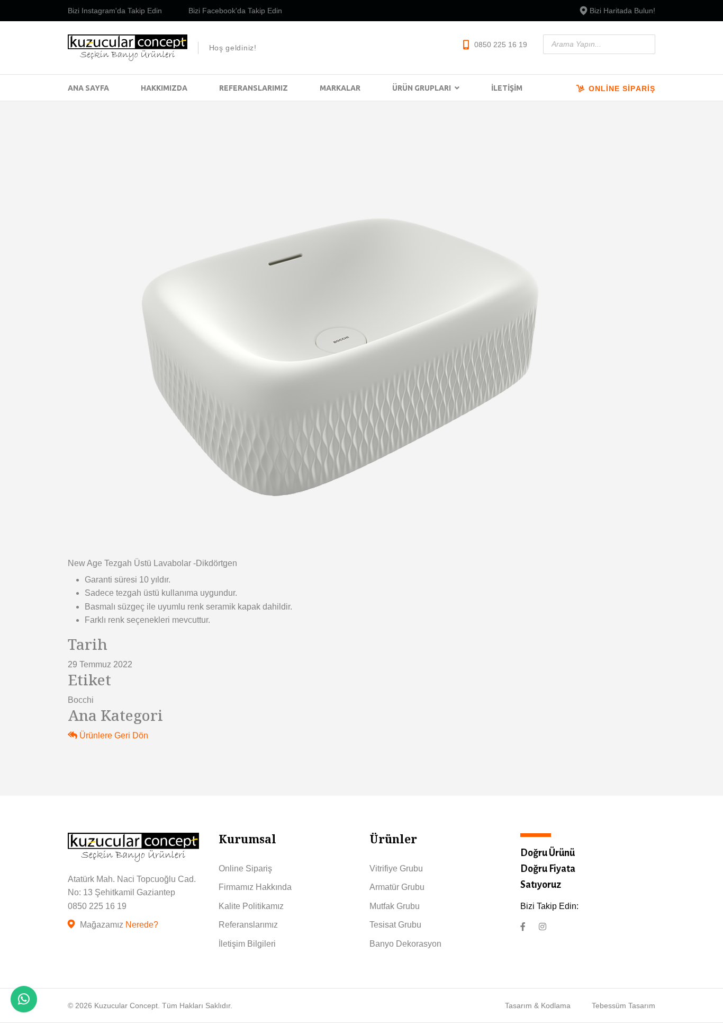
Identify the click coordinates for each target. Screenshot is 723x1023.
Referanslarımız (253, 88)
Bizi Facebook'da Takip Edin (235, 10)
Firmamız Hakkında (255, 887)
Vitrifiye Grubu (396, 868)
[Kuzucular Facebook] (523, 927)
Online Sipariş (620, 88)
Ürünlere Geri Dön (112, 735)
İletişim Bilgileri (247, 943)
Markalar (340, 88)
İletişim (506, 88)
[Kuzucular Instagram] (542, 927)
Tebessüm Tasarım (623, 1005)
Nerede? (141, 924)
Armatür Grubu (396, 887)
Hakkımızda (164, 88)
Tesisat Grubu (395, 924)
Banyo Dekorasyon (405, 943)
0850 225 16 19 (500, 44)
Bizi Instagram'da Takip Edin (115, 10)
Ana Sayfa (88, 88)
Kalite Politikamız (251, 906)
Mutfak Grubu (394, 906)
